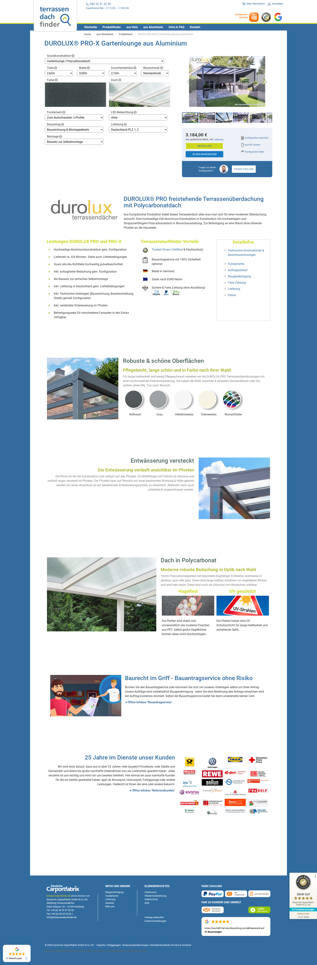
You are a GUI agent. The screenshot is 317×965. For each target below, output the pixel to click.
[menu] (158, 27)
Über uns (109, 906)
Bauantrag (54, 124)
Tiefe (50, 68)
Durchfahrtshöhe (122, 68)
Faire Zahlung (237, 282)
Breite (82, 68)
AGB (147, 903)
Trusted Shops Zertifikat (167, 249)
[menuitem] (90, 27)
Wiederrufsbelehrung (155, 895)
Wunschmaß (151, 68)
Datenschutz (151, 899)
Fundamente (236, 264)
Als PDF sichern (252, 145)
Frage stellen (243, 169)
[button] (189, 82)
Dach (114, 80)
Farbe (50, 80)
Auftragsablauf (237, 270)
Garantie (109, 903)
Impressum (150, 892)
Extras (232, 295)
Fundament (54, 112)
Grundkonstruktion (59, 56)
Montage (53, 136)
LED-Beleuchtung (122, 112)
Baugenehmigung (239, 276)
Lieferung (117, 124)
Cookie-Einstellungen (155, 921)
